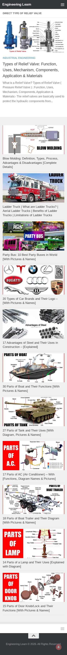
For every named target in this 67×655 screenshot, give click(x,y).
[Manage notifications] (58, 647)
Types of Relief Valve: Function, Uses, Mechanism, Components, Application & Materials (31, 70)
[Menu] (62, 4)
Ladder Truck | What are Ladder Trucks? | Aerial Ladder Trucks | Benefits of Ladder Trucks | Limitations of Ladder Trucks (30, 211)
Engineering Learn (16, 4)
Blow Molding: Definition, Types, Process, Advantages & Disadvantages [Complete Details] (30, 163)
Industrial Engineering (19, 58)
